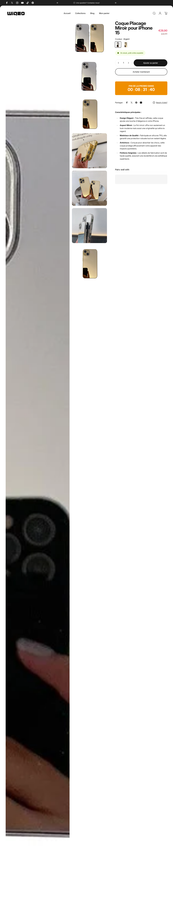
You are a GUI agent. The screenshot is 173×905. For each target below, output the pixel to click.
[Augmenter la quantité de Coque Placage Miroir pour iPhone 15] (129, 62)
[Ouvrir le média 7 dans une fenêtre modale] (89, 262)
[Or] (126, 44)
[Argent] (118, 44)
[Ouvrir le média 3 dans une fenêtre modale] (89, 113)
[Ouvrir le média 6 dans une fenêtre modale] (89, 225)
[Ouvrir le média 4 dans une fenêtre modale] (89, 150)
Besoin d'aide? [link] (161, 103)
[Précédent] (57, 3)
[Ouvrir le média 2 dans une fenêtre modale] (89, 75)
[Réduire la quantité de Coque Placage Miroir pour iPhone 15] (118, 62)
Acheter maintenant (141, 72)
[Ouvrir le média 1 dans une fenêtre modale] (89, 38)
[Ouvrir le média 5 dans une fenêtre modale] (89, 188)
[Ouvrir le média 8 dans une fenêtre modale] (38, 462)
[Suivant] (115, 3)
